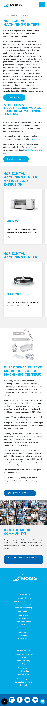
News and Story (23, 660)
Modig (23, 577)
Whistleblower (23, 674)
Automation (23, 632)
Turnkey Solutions (23, 598)
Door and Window (23, 621)
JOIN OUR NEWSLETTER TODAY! (23, 557)
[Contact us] (42, 701)
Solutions (6, 15)
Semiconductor (23, 627)
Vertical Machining (24, 604)
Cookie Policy (23, 671)
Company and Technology (23, 654)
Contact (23, 684)
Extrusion (23, 624)
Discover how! (35, 139)
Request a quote (23, 678)
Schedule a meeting (23, 681)
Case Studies (23, 638)
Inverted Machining (23, 607)
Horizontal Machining (23, 601)
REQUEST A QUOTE (17, 493)
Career (24, 657)
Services (23, 635)
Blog (23, 663)
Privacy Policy (23, 668)
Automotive (23, 618)
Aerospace (23, 615)
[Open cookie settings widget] (4, 701)
